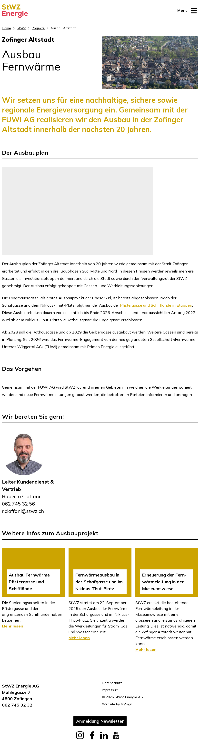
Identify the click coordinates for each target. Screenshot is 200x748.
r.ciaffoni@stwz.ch (23, 511)
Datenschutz (112, 683)
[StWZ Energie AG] (15, 11)
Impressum (110, 690)
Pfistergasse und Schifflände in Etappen (156, 305)
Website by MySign (117, 704)
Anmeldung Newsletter (100, 721)
